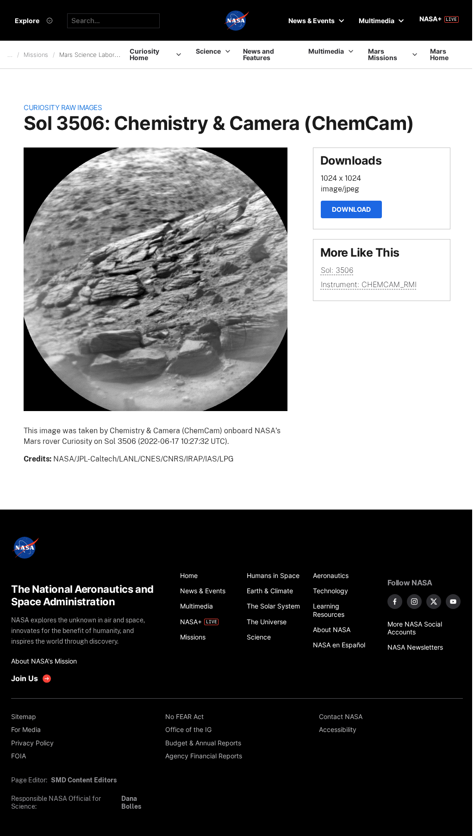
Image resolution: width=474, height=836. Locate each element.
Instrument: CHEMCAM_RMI (369, 284)
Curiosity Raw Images (63, 108)
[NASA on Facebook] (394, 601)
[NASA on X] (433, 601)
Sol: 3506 (337, 270)
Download (351, 209)
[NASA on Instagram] (414, 601)
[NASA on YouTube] (453, 601)
